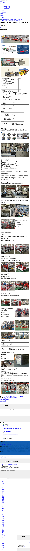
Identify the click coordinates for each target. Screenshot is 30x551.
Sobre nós (3, 10)
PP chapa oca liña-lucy (6, 425)
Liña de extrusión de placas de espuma (4, 398)
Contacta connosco (4, 12)
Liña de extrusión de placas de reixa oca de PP (5, 403)
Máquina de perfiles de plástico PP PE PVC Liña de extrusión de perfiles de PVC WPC (13, 396)
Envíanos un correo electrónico (3, 27)
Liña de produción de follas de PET (8, 431)
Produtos (3, 5)
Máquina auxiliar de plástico (6, 8)
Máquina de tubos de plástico (6, 6)
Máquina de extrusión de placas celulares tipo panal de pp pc (10, 397)
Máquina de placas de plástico (6, 7)
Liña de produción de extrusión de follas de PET (10, 434)
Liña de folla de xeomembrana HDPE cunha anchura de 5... (12, 428)
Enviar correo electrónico (3, 457)
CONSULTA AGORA (3, 449)
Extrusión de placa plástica (3, 401)
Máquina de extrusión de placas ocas (4, 399)
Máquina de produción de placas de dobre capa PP (6, 402)
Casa (2, 16)
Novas (2, 9)
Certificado (4, 11)
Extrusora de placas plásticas (3, 400)
